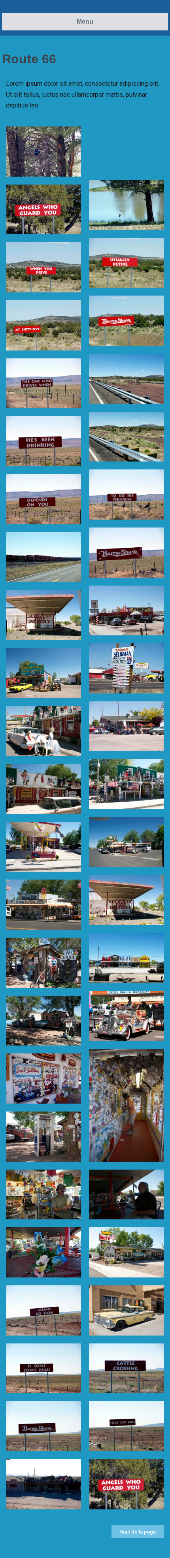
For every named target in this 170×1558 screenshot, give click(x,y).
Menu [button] (85, 21)
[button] (137, 1531)
